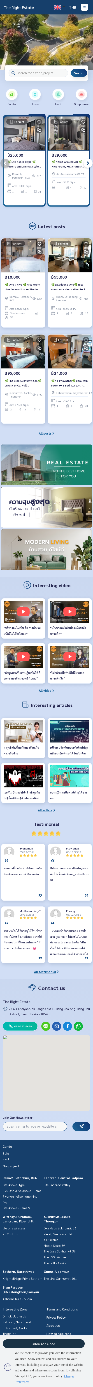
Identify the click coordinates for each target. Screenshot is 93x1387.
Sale (6, 1153)
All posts (45, 433)
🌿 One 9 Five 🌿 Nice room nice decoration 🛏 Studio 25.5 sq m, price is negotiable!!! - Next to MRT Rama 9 (22, 287)
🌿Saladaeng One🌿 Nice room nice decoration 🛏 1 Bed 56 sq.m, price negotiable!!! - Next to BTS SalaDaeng (68, 287)
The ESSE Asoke (55, 1257)
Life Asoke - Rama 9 (16, 1208)
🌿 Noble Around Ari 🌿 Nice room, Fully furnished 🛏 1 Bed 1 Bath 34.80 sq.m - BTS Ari (69, 164)
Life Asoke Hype (14, 1185)
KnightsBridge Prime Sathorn (22, 1278)
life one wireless (14, 1228)
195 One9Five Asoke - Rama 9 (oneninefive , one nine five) (22, 1196)
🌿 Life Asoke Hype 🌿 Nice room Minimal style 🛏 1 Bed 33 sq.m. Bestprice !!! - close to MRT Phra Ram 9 (23, 164)
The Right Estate (19, 7)
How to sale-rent (58, 1333)
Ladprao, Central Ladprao (63, 1178)
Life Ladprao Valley (57, 1185)
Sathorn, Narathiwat (18, 1271)
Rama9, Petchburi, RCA (20, 1178)
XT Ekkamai (51, 1240)
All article (45, 810)
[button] (86, 42)
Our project (11, 1166)
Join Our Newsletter (18, 1117)
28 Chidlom (10, 1234)
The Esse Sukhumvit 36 (60, 1251)
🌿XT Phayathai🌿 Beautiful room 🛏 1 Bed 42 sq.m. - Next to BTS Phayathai (69, 383)
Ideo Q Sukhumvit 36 (58, 1234)
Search (79, 73)
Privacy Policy (56, 1317)
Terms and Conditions (62, 1309)
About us (53, 1325)
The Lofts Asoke (55, 1263)
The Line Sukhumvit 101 (60, 1278)
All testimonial (45, 972)
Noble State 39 (54, 1245)
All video (45, 690)
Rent (6, 1159)
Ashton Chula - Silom (17, 1299)
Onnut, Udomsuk (56, 1271)
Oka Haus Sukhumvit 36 (60, 1228)
